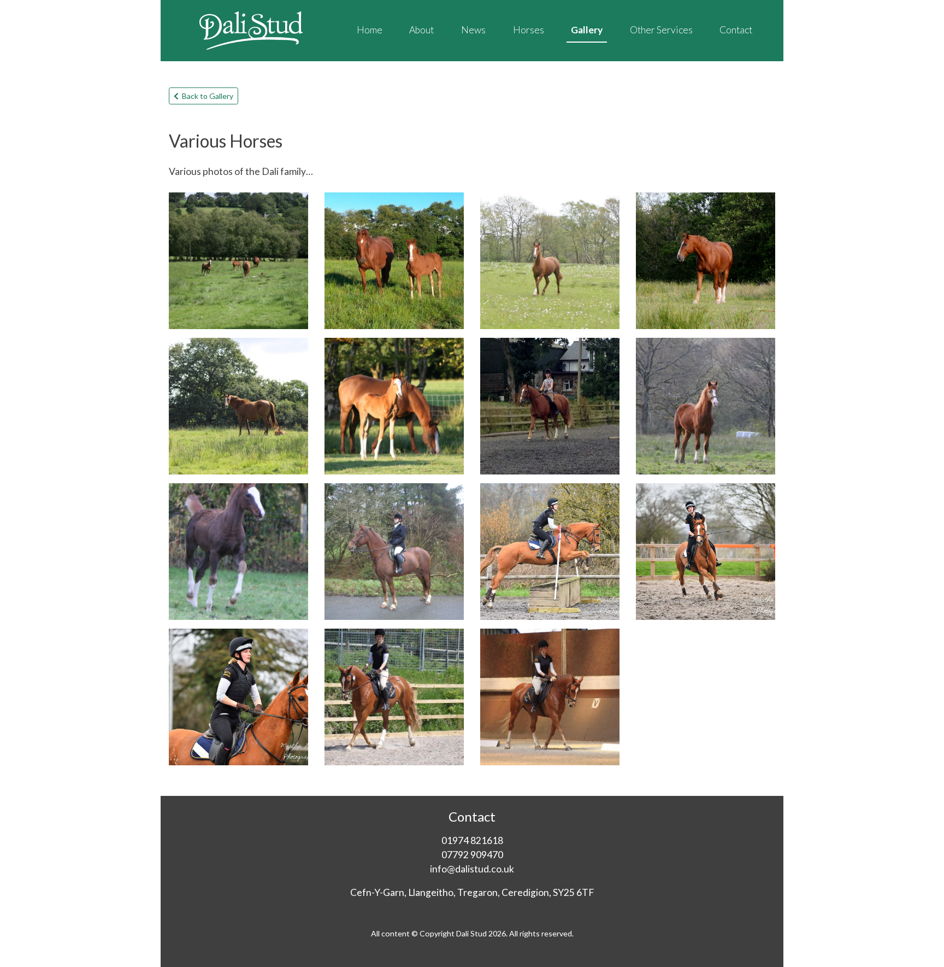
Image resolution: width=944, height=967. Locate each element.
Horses (528, 30)
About (421, 30)
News (473, 30)
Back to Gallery (206, 96)
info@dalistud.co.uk (472, 869)
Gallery (587, 30)
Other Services (661, 30)
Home (369, 30)
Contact (735, 30)
